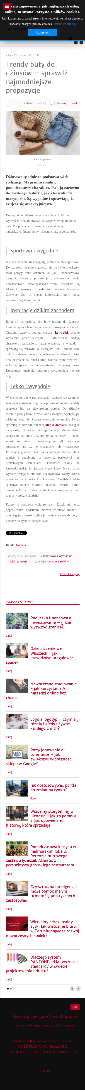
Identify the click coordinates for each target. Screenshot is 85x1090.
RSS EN (45, 1052)
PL (40, 1046)
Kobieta (21, 545)
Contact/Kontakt (24, 1041)
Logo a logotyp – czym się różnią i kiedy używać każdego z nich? (54, 724)
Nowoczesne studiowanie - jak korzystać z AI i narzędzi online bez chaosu (41, 691)
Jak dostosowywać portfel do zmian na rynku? (54, 787)
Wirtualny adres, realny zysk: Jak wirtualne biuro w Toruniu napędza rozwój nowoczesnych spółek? (42, 929)
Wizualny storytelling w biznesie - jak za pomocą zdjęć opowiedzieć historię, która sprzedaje (41, 818)
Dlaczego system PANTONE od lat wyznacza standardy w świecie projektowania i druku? (43, 964)
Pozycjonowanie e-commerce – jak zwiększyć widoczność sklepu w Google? (39, 757)
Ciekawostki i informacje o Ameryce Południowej (45, 1016)
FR (31, 1046)
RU (45, 1046)
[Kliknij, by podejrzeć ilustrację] (43, 132)
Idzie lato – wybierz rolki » (51, 561)
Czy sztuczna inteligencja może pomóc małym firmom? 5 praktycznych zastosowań (41, 894)
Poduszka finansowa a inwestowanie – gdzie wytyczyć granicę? (50, 623)
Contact (45, 1071)
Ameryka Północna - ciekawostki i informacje (45, 1025)
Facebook (43, 1041)
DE (26, 1046)
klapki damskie (55, 425)
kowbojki (61, 332)
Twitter (55, 1041)
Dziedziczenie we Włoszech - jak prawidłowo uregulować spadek (40, 655)
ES (36, 1046)
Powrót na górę (70, 574)
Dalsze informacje (65, 24)
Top (75, 1006)
